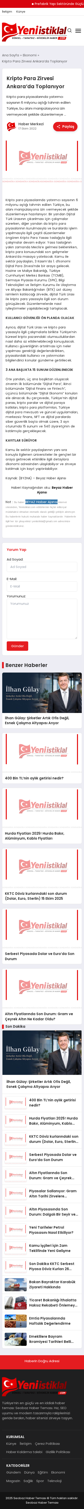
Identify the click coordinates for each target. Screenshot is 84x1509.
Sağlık (28, 1480)
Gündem (13, 1472)
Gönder (17, 646)
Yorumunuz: (16, 596)
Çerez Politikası (47, 1443)
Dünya (29, 1472)
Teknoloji (54, 1480)
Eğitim (43, 1472)
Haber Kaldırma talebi (24, 1452)
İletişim (7, 12)
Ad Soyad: (15, 559)
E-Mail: (12, 578)
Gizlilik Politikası (58, 1452)
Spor (40, 1480)
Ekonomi (58, 1472)
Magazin (13, 1480)
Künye (20, 12)
